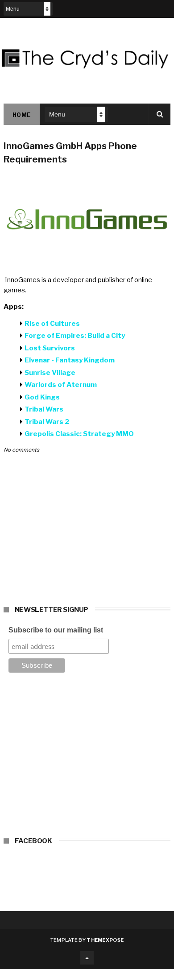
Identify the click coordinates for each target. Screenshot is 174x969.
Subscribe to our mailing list (55, 630)
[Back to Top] (87, 958)
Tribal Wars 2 (47, 422)
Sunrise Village (50, 373)
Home (21, 115)
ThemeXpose (105, 940)
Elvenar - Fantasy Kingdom (70, 360)
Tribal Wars (44, 409)
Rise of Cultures (52, 324)
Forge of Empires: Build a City (75, 336)
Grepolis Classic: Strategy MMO (79, 434)
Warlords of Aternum (61, 385)
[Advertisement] (87, 757)
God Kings (42, 397)
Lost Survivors (50, 348)
